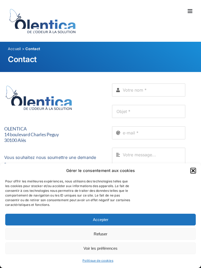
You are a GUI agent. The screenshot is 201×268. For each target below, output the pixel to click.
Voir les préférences (100, 248)
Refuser (100, 234)
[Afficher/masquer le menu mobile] (190, 11)
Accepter (100, 219)
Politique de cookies (97, 261)
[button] (193, 170)
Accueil (14, 48)
